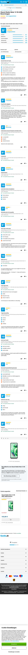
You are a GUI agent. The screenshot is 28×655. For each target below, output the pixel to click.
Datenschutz (10, 591)
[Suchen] (26, 5)
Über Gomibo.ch (4, 591)
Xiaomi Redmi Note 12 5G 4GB (6, 10)
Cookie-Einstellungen (22, 591)
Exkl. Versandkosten (16, 461)
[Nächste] (26, 438)
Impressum (16, 591)
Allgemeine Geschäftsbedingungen (10, 592)
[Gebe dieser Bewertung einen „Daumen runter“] (25, 95)
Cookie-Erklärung (15, 640)
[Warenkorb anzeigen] (26, 1)
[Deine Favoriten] (23, 1)
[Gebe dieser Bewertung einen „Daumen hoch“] (21, 95)
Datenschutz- (7, 640)
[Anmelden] (21, 1)
